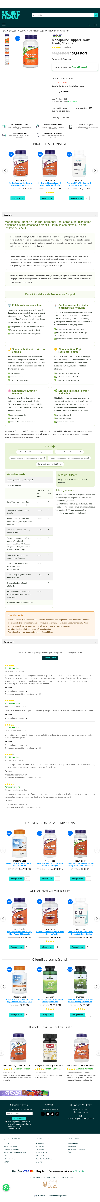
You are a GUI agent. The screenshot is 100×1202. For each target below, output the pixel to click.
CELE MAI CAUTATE (43, 1138)
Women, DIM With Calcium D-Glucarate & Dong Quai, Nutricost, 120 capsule (79, 184)
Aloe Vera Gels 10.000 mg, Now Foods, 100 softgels (50, 864)
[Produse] (4, 25)
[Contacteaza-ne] (89, 24)
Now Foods (21, 180)
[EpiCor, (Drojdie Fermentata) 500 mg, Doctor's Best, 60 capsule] (19, 979)
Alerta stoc (65, 92)
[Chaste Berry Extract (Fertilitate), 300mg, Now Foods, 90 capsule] (80, 843)
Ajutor (6, 1162)
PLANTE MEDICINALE (44, 1159)
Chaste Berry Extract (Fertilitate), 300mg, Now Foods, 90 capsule (80, 864)
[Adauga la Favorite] (28, 198)
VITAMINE (40, 1143)
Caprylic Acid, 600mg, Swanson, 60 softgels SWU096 (50, 1000)
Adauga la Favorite (61, 117)
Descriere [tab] (8, 215)
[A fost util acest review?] (26, 691)
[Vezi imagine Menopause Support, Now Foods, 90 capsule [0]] (7, 39)
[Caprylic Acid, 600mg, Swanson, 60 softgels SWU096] (50, 979)
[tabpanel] (30, 51)
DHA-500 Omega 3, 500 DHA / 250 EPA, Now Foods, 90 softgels (29, 1065)
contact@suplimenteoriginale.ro (81, 1118)
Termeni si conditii (11, 1150)
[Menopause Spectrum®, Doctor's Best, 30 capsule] (19, 843)
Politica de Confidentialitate (15, 1127)
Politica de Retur (10, 1146)
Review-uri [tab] (9, 642)
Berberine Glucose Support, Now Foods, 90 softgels (49, 184)
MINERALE (40, 1150)
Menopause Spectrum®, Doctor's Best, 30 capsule (20, 864)
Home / (5, 31)
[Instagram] (57, 1114)
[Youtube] (47, 1114)
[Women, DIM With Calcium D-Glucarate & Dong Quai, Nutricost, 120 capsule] (79, 164)
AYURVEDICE (41, 1156)
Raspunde (8, 687)
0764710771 (82, 1112)
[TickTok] (52, 1114)
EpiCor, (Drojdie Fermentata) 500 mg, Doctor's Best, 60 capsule (19, 1000)
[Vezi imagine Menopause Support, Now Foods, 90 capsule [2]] (7, 60)
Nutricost (79, 180)
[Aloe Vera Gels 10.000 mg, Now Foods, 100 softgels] (50, 843)
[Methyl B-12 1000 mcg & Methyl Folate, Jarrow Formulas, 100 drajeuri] (50, 1048)
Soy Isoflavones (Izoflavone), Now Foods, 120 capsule (21, 184)
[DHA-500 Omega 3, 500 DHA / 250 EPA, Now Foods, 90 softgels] (18, 1048)
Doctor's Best (19, 860)
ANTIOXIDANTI (42, 1153)
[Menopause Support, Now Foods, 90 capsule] (30, 51)
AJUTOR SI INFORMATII (12, 1138)
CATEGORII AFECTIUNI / (18, 31)
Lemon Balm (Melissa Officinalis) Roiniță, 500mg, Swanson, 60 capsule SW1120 (80, 1000)
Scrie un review (50, 658)
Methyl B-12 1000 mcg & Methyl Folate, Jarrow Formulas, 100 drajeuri (63, 1065)
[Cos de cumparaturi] (95, 24)
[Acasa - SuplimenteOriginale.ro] (14, 15)
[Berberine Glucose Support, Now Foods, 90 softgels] (50, 164)
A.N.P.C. (7, 1156)
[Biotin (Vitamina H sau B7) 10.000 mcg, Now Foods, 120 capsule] (81, 1048)
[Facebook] (43, 1114)
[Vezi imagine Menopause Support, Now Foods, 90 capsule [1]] (7, 50)
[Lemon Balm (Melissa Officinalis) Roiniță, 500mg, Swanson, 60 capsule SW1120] (80, 979)
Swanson (50, 997)
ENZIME (39, 1162)
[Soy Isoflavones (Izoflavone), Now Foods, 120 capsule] (21, 164)
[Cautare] (96, 15)
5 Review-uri (67, 47)
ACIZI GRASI (40, 1146)
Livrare (6, 1143)
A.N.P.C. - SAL (9, 1159)
